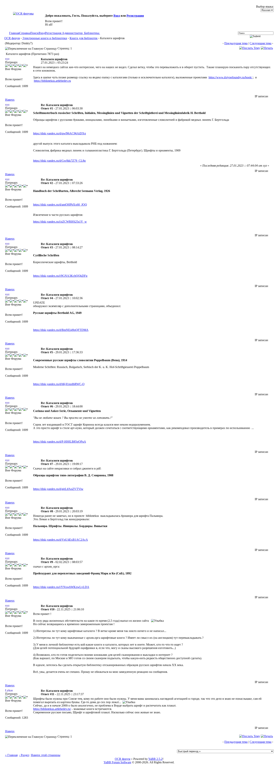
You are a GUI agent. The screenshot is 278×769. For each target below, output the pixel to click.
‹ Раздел (24, 755)
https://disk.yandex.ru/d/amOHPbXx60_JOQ (60, 204)
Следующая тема (260, 43)
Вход (116, 15)
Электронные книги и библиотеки (44, 38)
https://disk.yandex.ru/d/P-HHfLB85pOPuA (59, 441)
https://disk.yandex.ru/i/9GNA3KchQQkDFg (60, 275)
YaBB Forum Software (117, 762)
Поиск (34, 33)
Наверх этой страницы (45, 755)
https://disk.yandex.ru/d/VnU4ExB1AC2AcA (60, 539)
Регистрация (135, 15)
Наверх (10, 99)
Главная (14, 33)
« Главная (11, 755)
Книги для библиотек (84, 38)
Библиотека (91, 33)
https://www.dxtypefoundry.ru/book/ (231, 77)
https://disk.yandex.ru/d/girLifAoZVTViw (58, 489)
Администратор (72, 33)
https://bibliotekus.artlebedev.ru (52, 80)
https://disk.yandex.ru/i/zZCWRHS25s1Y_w (60, 221)
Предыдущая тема (236, 43)
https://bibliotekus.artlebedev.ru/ (52, 709)
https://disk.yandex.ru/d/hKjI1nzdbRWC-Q (59, 384)
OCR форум (12, 38)
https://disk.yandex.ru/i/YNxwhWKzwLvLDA (61, 587)
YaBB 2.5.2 (155, 758)
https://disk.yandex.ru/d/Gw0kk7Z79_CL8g (59, 160)
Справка (24, 33)
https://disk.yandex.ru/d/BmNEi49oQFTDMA (61, 329)
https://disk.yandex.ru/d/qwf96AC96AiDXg (59, 133)
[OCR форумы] (23, 13)
